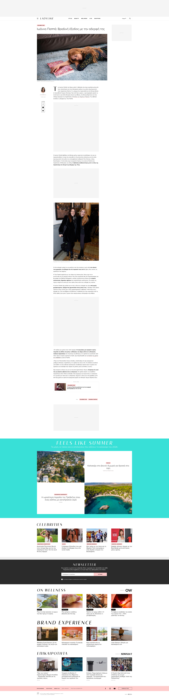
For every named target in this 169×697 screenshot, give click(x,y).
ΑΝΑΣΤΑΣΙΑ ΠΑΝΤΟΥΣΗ (43, 544)
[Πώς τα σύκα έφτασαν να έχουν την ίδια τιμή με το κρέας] (47, 601)
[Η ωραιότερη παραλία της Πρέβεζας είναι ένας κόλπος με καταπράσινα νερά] (108, 498)
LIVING (39, 609)
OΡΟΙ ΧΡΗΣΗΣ (65, 688)
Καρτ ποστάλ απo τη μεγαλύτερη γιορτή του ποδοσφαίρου (93, 644)
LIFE (91, 18)
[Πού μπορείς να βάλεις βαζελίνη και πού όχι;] (72, 601)
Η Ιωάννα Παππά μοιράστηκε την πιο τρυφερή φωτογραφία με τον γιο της (79, 387)
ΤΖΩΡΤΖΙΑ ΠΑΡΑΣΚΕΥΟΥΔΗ (108, 470)
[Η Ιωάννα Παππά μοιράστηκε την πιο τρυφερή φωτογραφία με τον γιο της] (60, 387)
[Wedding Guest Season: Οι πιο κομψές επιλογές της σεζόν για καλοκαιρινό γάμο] (47, 634)
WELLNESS (84, 18)
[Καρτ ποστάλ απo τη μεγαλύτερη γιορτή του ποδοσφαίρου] (96, 634)
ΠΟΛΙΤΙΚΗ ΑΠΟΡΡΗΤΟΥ (76, 688)
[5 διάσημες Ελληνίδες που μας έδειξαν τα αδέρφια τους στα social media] (72, 535)
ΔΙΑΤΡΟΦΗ (90, 609)
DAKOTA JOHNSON (117, 544)
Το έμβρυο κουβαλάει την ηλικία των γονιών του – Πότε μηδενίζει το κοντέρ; (121, 613)
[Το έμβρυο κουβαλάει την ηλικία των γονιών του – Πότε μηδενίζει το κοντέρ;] (121, 601)
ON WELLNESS (51, 590)
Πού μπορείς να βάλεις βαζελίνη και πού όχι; (69, 613)
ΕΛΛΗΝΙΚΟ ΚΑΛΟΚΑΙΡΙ (61, 494)
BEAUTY (76, 18)
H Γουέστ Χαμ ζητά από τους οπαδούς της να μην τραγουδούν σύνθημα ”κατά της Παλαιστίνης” (121, 675)
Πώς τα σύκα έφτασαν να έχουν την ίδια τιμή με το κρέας (47, 613)
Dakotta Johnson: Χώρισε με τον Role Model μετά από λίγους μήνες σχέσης (121, 548)
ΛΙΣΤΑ (63, 544)
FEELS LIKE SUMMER (84, 443)
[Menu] (37, 18)
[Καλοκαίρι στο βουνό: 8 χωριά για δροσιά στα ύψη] (60, 467)
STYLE (70, 18)
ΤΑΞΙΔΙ (108, 463)
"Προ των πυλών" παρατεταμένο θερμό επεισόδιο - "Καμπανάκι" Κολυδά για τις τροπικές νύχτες (47, 675)
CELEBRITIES (40, 25)
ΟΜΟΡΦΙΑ (65, 609)
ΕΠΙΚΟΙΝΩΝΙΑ (40, 688)
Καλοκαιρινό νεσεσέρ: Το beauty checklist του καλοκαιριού (72, 643)
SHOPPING (97, 18)
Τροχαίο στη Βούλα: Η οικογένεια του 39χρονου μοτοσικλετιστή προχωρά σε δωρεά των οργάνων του (71, 675)
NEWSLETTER (125, 688)
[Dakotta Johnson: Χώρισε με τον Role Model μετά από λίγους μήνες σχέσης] (121, 535)
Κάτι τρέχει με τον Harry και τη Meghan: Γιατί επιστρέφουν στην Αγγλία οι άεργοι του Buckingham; (96, 548)
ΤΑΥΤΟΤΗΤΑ (49, 688)
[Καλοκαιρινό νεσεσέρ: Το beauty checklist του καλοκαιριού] (72, 634)
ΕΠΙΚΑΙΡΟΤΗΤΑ (52, 653)
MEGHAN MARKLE (91, 544)
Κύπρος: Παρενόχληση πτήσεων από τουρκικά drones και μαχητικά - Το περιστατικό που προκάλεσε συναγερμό (96, 675)
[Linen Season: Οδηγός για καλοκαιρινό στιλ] (121, 634)
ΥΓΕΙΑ (113, 609)
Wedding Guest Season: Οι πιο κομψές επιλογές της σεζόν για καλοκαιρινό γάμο (47, 644)
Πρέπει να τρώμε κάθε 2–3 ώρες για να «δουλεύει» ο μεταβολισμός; (95, 613)
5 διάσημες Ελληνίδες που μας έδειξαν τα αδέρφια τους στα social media (71, 548)
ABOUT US (57, 688)
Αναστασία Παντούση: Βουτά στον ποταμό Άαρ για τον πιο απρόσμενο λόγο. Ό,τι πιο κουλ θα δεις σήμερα (47, 548)
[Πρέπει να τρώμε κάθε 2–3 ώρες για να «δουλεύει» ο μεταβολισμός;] (96, 601)
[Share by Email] (43, 110)
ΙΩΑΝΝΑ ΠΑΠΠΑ (93, 399)
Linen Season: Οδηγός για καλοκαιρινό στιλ (119, 643)
